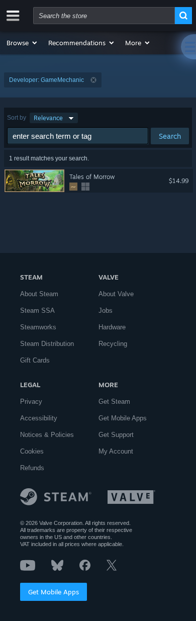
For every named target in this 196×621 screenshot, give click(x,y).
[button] (22, 42)
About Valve (116, 294)
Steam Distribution (47, 343)
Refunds (32, 468)
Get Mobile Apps (53, 592)
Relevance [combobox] (48, 118)
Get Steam (114, 401)
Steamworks (38, 327)
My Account (116, 451)
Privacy (31, 401)
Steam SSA (37, 310)
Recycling (113, 343)
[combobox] (104, 15)
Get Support (116, 434)
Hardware (112, 327)
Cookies (32, 451)
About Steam (39, 294)
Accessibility (38, 418)
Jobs (106, 310)
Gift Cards (35, 360)
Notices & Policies (47, 434)
